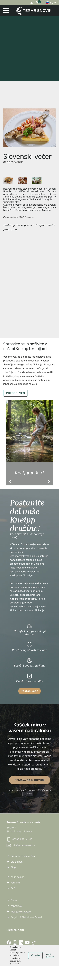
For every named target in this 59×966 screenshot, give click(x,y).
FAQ (13, 888)
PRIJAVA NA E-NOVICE (30, 779)
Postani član (29, 691)
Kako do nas (17, 876)
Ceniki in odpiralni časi (23, 856)
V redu (35, 955)
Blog (13, 867)
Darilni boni (17, 861)
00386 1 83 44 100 (22, 839)
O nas (14, 900)
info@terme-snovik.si (23, 845)
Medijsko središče (21, 911)
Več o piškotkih (50, 955)
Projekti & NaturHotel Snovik (27, 917)
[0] (37, 2)
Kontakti (15, 882)
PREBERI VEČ (15, 393)
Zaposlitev (16, 905)
